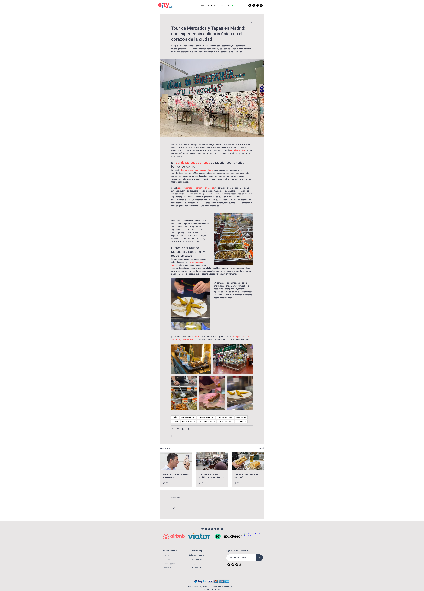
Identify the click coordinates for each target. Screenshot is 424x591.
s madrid (176, 421)
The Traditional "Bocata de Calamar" (246, 476)
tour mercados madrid (205, 417)
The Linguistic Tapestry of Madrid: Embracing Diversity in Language (211, 476)
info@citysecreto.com (212, 589)
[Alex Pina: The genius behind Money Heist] (176, 461)
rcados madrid (241, 417)
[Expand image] (191, 359)
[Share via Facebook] (172, 429)
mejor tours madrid (187, 417)
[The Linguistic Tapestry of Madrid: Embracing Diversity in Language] (212, 461)
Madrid (175, 417)
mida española (241, 421)
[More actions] (251, 22)
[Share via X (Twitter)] (178, 429)
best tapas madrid (188, 421)
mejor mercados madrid (207, 421)
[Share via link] (188, 429)
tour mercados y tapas (224, 417)
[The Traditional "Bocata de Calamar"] (248, 461)
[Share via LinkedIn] (183, 429)
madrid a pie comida (225, 421)
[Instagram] (257, 5)
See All (261, 448)
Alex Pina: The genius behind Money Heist (176, 476)
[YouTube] (253, 5)
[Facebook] (249, 5)
